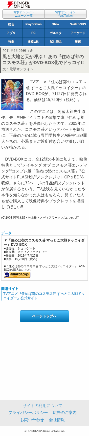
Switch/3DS (78, 24)
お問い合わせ (32, 420)
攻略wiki (33, 41)
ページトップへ (44, 316)
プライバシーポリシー (28, 412)
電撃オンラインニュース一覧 (23, 13)
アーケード (78, 33)
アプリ (11, 33)
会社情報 (57, 420)
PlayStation (33, 24)
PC (33, 33)
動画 (78, 41)
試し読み (56, 41)
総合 (11, 24)
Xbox (55, 24)
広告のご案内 (65, 412)
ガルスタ (56, 33)
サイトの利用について (42, 405)
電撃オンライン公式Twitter (65, 13)
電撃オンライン (21, 69)
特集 (11, 41)
